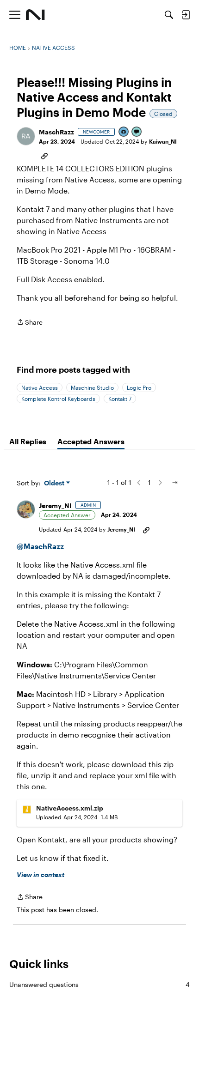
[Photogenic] (124, 132)
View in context (40, 874)
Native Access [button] (39, 387)
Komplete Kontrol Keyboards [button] (58, 398)
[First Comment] (137, 132)
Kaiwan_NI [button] (163, 141)
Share (30, 322)
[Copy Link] (44, 155)
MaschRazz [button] (56, 132)
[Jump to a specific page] (175, 482)
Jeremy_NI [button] (55, 505)
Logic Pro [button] (139, 387)
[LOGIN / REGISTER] (185, 15)
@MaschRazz (40, 546)
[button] (26, 136)
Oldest (55, 483)
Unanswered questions (99, 984)
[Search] (169, 15)
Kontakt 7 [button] (119, 398)
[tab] (28, 441)
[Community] (35, 15)
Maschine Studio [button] (92, 387)
